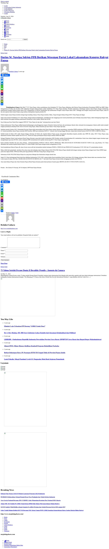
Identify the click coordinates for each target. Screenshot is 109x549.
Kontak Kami (7, 543)
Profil (5, 528)
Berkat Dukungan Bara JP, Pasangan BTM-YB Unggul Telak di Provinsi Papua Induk (34, 353)
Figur (5, 518)
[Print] (54, 99)
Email (3, 253)
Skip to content (5, 1)
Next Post (4, 263)
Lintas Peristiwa (8, 525)
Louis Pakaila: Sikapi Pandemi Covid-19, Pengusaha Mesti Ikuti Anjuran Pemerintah (34, 359)
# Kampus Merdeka (9, 12)
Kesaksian (7, 522)
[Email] (54, 96)
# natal (6, 13)
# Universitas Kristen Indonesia (12, 7)
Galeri (5, 520)
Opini (5, 53)
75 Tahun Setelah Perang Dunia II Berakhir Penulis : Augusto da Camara (33, 270)
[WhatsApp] (54, 86)
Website (3, 257)
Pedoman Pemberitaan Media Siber (13, 545)
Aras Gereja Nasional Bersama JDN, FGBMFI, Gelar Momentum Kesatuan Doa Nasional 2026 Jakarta (31, 500)
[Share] (54, 104)
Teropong (6, 531)
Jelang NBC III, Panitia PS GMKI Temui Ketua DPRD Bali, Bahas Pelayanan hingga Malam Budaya (30, 503)
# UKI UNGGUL (9, 10)
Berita (2, 53)
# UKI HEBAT (8, 9)
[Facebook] (54, 78)
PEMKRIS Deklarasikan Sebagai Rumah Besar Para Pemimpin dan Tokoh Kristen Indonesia (28, 497)
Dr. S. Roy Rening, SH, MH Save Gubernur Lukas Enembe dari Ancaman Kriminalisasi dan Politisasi (40, 333)
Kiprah (6, 523)
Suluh (5, 529)
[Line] (54, 88)
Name (3, 250)
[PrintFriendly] (54, 101)
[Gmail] (54, 91)
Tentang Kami (8, 542)
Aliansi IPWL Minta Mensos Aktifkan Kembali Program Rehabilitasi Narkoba (31, 346)
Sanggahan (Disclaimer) (10, 547)
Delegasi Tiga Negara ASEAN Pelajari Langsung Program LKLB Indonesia (23, 493)
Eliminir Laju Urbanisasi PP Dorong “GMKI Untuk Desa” (24, 326)
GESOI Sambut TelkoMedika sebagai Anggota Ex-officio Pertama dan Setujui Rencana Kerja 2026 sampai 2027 (33, 507)
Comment (4, 247)
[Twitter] (54, 81)
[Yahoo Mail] (54, 93)
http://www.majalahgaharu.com (9, 228)
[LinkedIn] (54, 83)
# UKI (6, 6)
